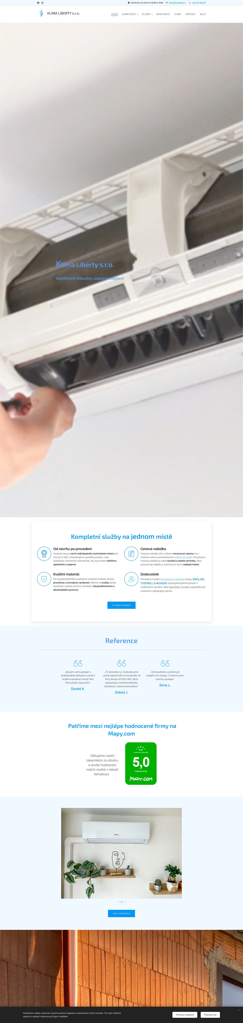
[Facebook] (38, 2)
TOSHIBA (145, 583)
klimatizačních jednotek (172, 579)
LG (154, 583)
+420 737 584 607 (199, 2)
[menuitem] (115, 14)
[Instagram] (42, 2)
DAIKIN (162, 583)
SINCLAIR (198, 579)
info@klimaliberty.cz (177, 2)
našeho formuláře (183, 557)
